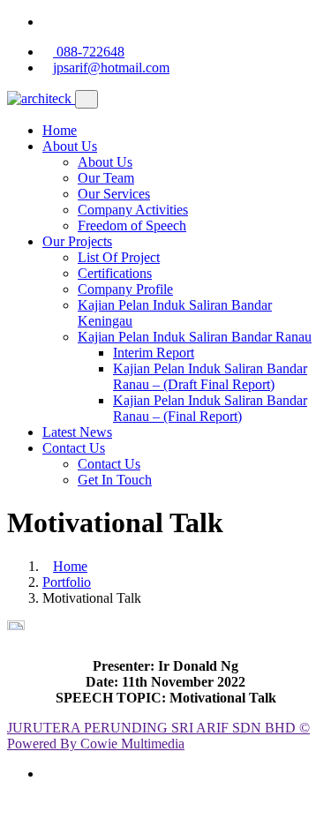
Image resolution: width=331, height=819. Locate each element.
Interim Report (153, 352)
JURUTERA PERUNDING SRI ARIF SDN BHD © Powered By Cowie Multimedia (158, 735)
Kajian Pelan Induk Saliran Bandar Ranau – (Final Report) (210, 408)
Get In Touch (115, 479)
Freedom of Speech (132, 225)
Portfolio (66, 582)
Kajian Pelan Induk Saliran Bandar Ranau (195, 336)
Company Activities (133, 209)
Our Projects (77, 241)
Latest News (77, 432)
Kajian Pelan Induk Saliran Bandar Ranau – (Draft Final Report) (210, 376)
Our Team (106, 177)
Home (59, 130)
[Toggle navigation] (86, 99)
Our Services (114, 193)
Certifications (115, 273)
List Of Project (119, 257)
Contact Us (73, 447)
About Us (69, 146)
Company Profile (125, 289)
